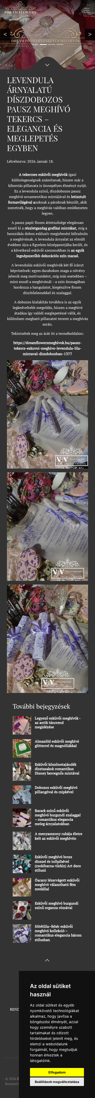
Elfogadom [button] (57, 1072)
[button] (5, 34)
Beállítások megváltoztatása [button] (57, 1082)
